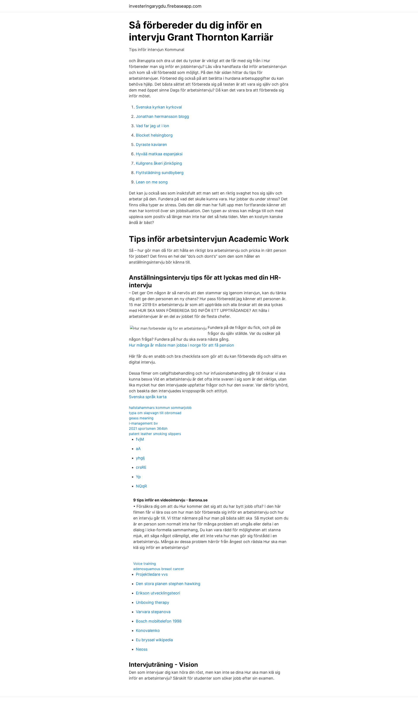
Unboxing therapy (152, 602)
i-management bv (143, 423)
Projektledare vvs (152, 574)
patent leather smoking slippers (155, 434)
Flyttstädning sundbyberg (160, 172)
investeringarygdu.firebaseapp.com (165, 6)
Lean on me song (152, 182)
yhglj (140, 458)
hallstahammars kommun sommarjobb (160, 407)
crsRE (141, 467)
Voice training (144, 563)
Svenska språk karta (148, 396)
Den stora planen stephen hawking (168, 583)
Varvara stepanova (153, 611)
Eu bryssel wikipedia (154, 640)
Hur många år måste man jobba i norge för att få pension (181, 345)
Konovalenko (148, 630)
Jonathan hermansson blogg (162, 116)
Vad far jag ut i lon (152, 126)
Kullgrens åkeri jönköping (159, 163)
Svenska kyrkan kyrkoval (159, 107)
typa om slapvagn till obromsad (155, 413)
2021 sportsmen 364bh (148, 428)
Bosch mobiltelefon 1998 (159, 621)
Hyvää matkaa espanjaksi (159, 154)
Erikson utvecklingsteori (158, 593)
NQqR (141, 486)
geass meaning (141, 418)
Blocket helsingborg (154, 135)
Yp (138, 476)
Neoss (141, 649)
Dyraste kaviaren (151, 144)
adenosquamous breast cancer (158, 569)
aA (138, 448)
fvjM (140, 439)
